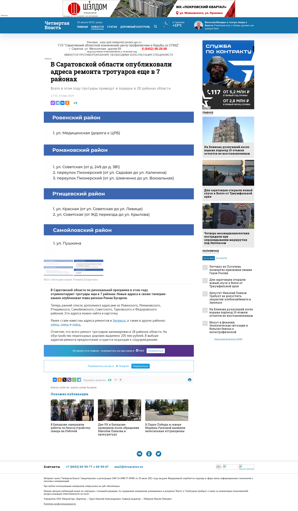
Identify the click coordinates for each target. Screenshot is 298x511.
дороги (74, 387)
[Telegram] (58, 103)
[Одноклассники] (67, 103)
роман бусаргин (88, 387)
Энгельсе (119, 320)
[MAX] (53, 103)
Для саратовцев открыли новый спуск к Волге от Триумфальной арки (227, 283)
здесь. (76, 324)
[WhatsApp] (74, 380)
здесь (55, 324)
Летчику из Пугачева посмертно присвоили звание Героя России (230, 270)
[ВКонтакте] (62, 103)
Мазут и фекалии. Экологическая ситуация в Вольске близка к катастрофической (228, 327)
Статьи (112, 26)
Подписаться (155, 350)
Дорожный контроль (135, 26)
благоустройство (60, 387)
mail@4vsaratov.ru (128, 467)
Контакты (52, 467)
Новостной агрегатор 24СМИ (228, 339)
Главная (82, 26)
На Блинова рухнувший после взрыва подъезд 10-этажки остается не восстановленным (231, 312)
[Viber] (69, 380)
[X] (64, 380)
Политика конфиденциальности (60, 503)
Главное (207, 112)
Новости (97, 26)
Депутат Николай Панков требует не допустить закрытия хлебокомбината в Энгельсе (230, 297)
